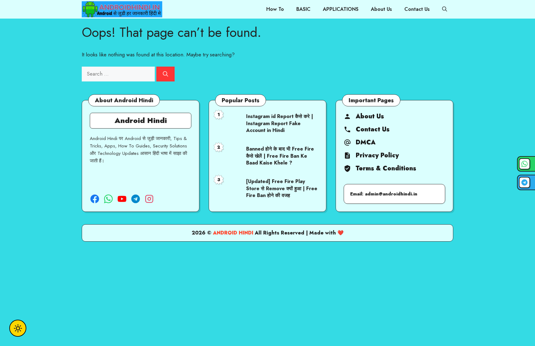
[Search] (165, 74)
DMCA (366, 142)
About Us (381, 9)
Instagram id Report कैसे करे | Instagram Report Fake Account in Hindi (279, 123)
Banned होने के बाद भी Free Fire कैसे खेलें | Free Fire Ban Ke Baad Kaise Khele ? (280, 155)
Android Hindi (233, 232)
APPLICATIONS (341, 9)
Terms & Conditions (386, 168)
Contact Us (417, 9)
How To (275, 9)
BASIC (303, 9)
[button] (444, 9)
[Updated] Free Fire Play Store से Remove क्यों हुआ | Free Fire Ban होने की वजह (281, 188)
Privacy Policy (377, 155)
